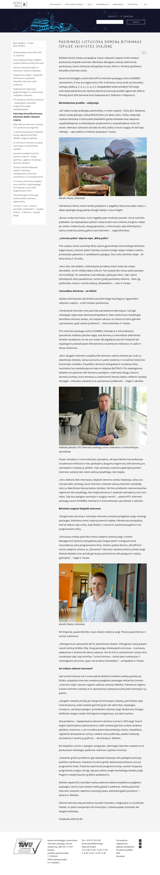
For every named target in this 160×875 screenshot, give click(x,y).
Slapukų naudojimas (125, 846)
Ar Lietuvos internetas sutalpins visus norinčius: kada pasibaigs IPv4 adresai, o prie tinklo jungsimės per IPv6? (27, 186)
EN (145, 4)
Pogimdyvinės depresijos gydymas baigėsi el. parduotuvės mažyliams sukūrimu (28, 92)
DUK (118, 853)
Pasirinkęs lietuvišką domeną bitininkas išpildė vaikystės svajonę (27, 116)
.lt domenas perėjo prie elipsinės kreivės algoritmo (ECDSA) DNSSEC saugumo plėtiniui (28, 135)
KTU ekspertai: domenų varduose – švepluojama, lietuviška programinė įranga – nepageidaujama (28, 104)
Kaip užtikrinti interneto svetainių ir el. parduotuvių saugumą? (28, 126)
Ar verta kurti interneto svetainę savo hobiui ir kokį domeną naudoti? (28, 145)
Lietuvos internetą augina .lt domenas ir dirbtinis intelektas (27, 69)
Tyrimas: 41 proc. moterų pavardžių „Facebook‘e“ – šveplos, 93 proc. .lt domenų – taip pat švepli (28, 210)
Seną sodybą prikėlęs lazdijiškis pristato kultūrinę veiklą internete (28, 61)
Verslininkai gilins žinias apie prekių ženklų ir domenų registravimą (26, 198)
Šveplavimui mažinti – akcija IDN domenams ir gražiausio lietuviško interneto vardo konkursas (27, 80)
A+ (144, 52)
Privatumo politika (124, 850)
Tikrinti (136, 22)
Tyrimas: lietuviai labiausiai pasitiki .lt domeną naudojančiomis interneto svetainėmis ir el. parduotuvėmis (28, 172)
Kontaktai (120, 856)
